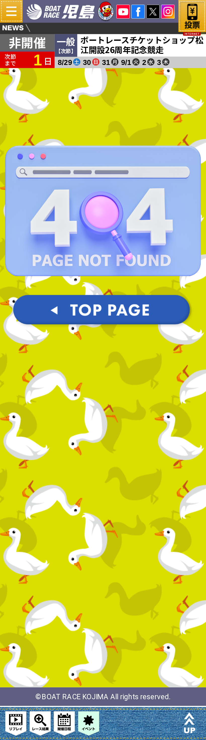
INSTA (168, 11)
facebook (138, 11)
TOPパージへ (103, 315)
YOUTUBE (123, 11)
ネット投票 (192, 21)
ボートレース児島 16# (70, 11)
